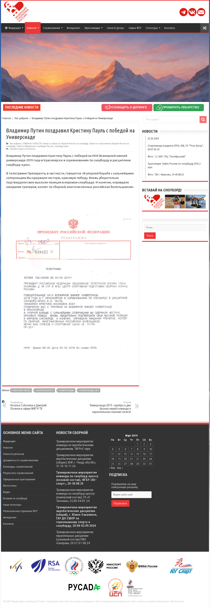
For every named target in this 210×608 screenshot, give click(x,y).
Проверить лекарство (181, 107)
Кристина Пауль (21, 390)
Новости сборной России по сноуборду (70, 143)
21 (131, 458)
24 (150, 458)
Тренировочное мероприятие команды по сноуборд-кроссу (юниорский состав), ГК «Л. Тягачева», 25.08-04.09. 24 (75, 495)
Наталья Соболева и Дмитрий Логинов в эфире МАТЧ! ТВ (28, 405)
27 (125, 463)
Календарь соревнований (18, 466)
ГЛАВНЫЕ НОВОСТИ (32, 143)
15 (137, 453)
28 (131, 463)
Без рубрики (21, 118)
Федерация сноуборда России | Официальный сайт (40, 601)
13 (125, 453)
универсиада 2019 (89, 390)
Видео (6, 492)
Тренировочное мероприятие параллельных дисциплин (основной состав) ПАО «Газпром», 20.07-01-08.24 (74, 537)
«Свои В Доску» (115, 27)
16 (144, 453)
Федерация (14, 27)
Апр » (120, 467)
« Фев (112, 467)
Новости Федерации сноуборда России (35, 146)
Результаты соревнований (18, 473)
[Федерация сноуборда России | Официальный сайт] (16, 11)
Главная (6, 118)
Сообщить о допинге (129, 107)
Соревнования (51, 27)
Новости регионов (13, 453)
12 (119, 453)
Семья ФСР (135, 27)
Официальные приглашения (19, 479)
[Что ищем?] (203, 119)
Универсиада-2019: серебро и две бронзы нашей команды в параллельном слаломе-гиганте (110, 407)
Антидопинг (73, 27)
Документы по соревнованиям (20, 460)
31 (150, 463)
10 (150, 449)
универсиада (66, 390)
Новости (32, 27)
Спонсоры (152, 27)
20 (125, 458)
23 (144, 458)
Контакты (169, 27)
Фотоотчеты (10, 485)
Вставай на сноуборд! (15, 498)
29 (137, 463)
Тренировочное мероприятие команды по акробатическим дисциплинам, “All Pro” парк (74, 445)
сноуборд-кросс (45, 390)
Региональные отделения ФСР (20, 511)
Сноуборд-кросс (61, 146)
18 (112, 458)
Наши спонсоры (12, 504)
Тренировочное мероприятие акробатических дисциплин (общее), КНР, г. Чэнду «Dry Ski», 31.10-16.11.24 (76, 460)
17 (150, 453)
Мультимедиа (92, 27)
